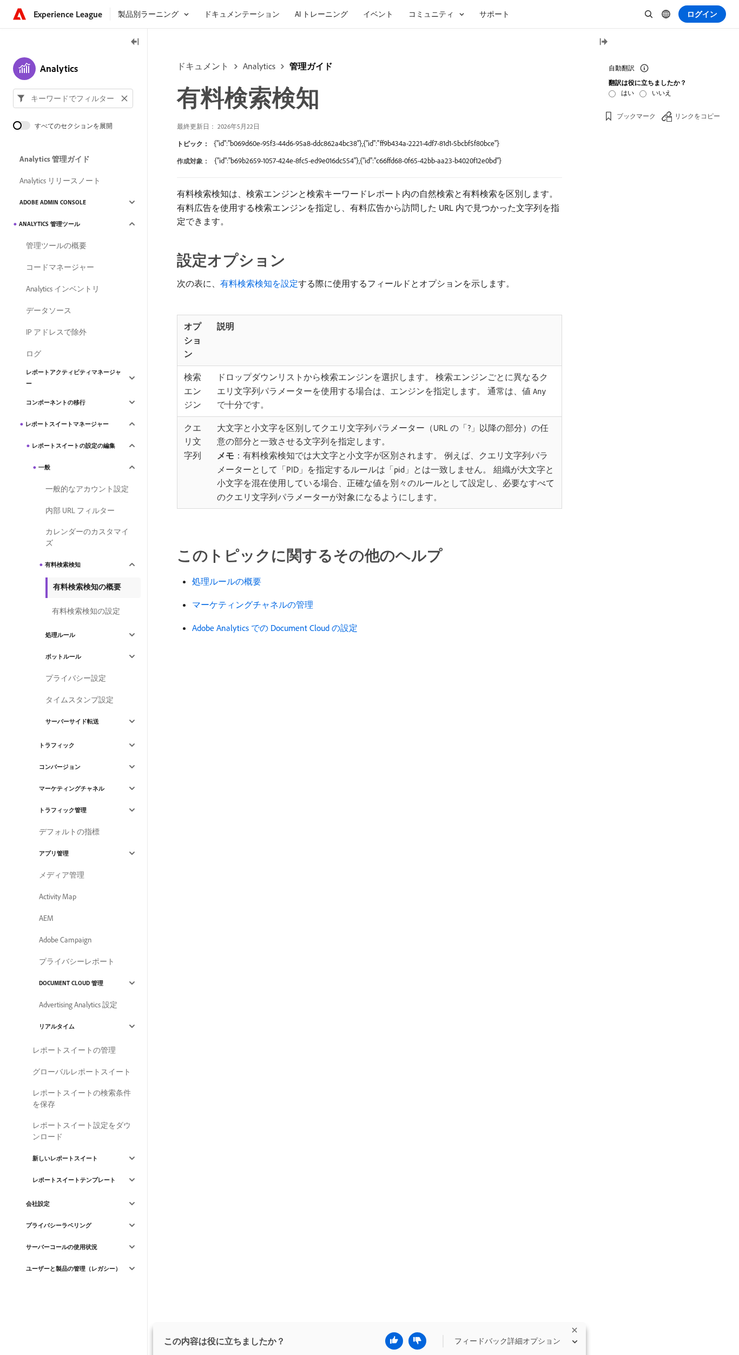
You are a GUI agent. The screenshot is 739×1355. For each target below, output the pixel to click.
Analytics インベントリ (63, 289)
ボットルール (63, 656)
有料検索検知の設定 (86, 611)
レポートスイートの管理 (74, 1050)
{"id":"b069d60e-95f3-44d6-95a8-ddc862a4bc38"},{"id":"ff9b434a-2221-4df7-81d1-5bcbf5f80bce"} (356, 143)
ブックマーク (636, 116)
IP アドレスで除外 (56, 332)
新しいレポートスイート (65, 1158)
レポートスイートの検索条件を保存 (81, 1098)
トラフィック (57, 745)
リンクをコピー (697, 116)
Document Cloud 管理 (71, 983)
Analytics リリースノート (60, 180)
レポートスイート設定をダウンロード (81, 1130)
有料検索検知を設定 (259, 283)
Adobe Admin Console (52, 202)
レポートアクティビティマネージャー (73, 377)
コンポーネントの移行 (55, 402)
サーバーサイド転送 (72, 721)
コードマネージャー (60, 267)
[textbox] (73, 98)
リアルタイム (57, 1026)
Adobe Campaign (65, 940)
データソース (48, 310)
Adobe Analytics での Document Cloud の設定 (275, 627)
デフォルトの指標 (69, 831)
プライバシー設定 (75, 678)
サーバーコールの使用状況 (61, 1247)
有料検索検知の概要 (87, 587)
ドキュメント (203, 66)
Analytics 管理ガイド (54, 159)
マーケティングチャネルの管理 (252, 604)
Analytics (259, 66)
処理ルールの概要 (226, 581)
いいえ (661, 93)
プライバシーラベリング (58, 1225)
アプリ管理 (54, 853)
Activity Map (57, 896)
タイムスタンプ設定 (79, 700)
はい (627, 93)
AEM (46, 918)
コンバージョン (60, 767)
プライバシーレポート (77, 961)
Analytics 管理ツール (49, 224)
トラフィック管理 (63, 810)
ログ (33, 353)
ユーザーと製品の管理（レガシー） (73, 1268)
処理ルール (60, 635)
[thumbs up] (394, 1341)
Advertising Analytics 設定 (78, 1004)
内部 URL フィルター (80, 510)
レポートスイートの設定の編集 (73, 445)
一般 (44, 467)
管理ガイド (311, 66)
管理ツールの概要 (56, 245)
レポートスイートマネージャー (67, 424)
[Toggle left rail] (135, 42)
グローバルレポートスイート (81, 1072)
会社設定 (38, 1203)
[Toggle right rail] (603, 42)
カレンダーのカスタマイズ (87, 537)
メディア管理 (61, 875)
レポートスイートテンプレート (74, 1180)
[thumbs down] (417, 1341)
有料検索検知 (63, 564)
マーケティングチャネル (71, 788)
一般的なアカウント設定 (87, 489)
